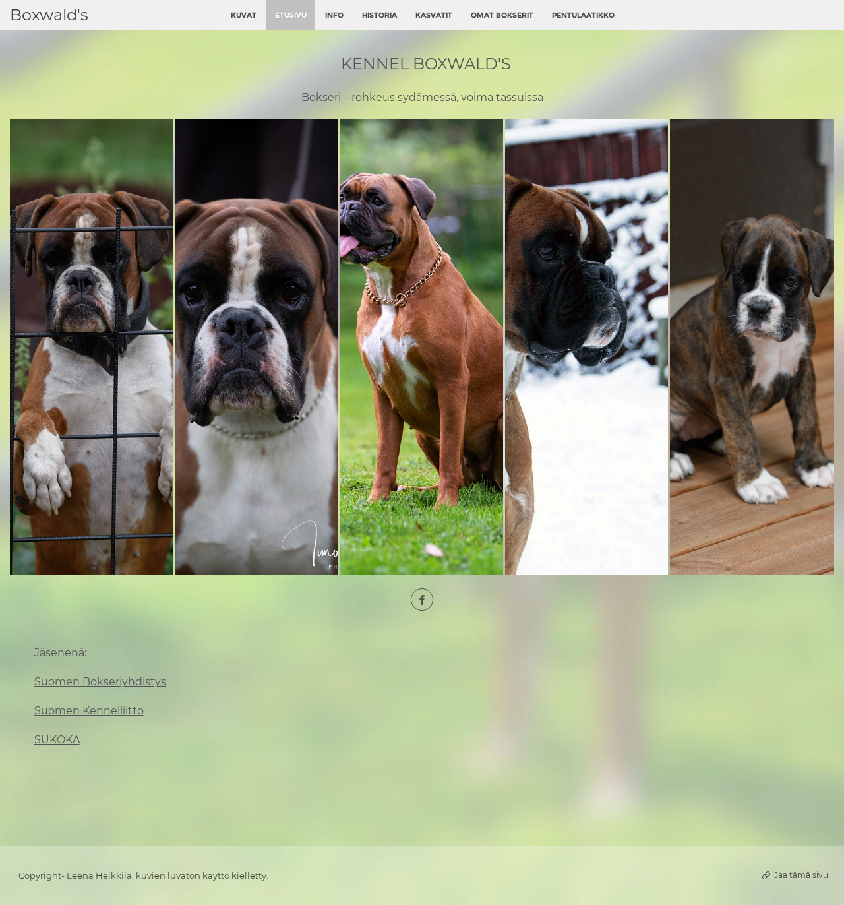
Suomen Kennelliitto (89, 710)
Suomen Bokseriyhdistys (100, 681)
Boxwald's (49, 14)
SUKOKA (57, 739)
